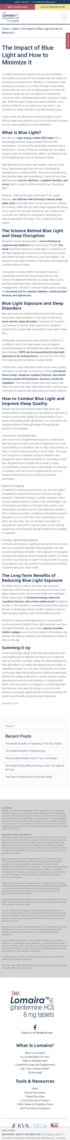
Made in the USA (22, 2)
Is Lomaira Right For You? (35, 1056)
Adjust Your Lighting (13, 486)
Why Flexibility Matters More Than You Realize (31, 758)
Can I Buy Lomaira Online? (35, 1068)
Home (5, 28)
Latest (15, 28)
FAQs (35, 1088)
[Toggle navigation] (64, 17)
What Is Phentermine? (35, 1060)
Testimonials (35, 1072)
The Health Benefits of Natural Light (25, 750)
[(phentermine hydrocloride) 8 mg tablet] (11, 17)
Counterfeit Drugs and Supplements (35, 1064)
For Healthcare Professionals (43, 2)
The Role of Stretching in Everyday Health (28, 776)
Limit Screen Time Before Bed (19, 435)
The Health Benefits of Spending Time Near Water (33, 743)
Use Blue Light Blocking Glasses (20, 540)
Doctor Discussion (35, 1092)
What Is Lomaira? (35, 1053)
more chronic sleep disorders (19, 321)
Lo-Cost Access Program (35, 1100)
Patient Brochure (35, 1096)
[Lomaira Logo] (32, 1004)
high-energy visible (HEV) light (35, 138)
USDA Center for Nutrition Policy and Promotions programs (35, 1106)
